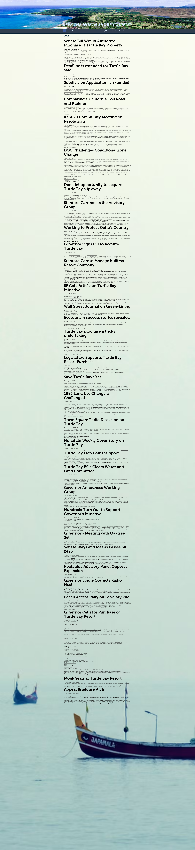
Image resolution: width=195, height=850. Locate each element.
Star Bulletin (67, 76)
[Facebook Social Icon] (64, 30)
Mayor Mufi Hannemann (70, 648)
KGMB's (73, 558)
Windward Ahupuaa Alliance (81, 606)
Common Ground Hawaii (97, 606)
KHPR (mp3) (87, 524)
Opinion (79, 661)
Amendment (94, 159)
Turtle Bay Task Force (114, 433)
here (77, 436)
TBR (71, 667)
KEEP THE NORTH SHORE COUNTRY (97, 24)
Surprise (78, 660)
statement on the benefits (93, 634)
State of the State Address (71, 621)
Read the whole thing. (70, 296)
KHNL (90, 54)
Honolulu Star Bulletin (70, 195)
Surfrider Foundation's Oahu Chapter (103, 605)
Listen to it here (89, 592)
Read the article (68, 311)
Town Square (67, 429)
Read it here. (124, 450)
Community (85, 661)
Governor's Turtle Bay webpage (72, 519)
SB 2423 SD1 (67, 50)
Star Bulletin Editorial (69, 354)
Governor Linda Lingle (70, 646)
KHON (80, 524)
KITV (65, 524)
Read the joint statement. (87, 60)
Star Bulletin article (90, 482)
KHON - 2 (66, 664)
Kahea (71, 606)
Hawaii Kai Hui (108, 606)
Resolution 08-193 (69, 130)
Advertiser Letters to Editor (71, 649)
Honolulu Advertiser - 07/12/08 (72, 180)
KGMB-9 (110, 370)
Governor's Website (92, 255)
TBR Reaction (92, 661)
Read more (100, 577)
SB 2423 (66, 367)
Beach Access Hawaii (93, 608)
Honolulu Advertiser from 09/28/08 (73, 92)
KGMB (70, 524)
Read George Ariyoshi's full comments (74, 383)
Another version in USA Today (72, 298)
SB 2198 (66, 372)
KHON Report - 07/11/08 (70, 179)
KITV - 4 (66, 668)
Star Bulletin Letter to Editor (71, 650)
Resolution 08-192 (69, 126)
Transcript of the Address (71, 624)
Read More (67, 505)
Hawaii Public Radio (69, 482)
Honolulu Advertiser (79, 54)
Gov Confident (73, 668)
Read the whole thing (70, 114)
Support (83, 660)
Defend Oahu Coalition (70, 181)
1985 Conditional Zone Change (82, 159)
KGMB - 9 (66, 667)
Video (71, 665)
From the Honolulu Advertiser (72, 328)
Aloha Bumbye (68, 523)
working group (68, 497)
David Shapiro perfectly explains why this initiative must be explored (82, 630)
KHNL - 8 (66, 665)
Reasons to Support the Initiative (90, 519)
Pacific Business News (70, 663)
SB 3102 (98, 372)
